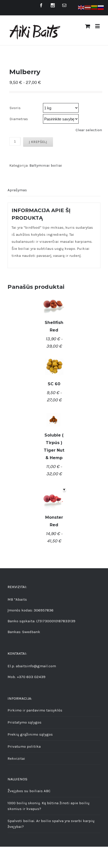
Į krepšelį (38, 142)
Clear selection (89, 130)
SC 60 (54, 384)
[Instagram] (53, 5)
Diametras (19, 119)
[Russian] (101, 7)
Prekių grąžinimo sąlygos (30, 734)
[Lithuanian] (94, 7)
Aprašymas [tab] (17, 190)
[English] (81, 7)
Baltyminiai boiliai (45, 165)
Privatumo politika (24, 746)
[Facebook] (41, 5)
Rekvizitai (16, 758)
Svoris (15, 108)
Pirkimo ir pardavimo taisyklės (35, 710)
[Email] (64, 5)
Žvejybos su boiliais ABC (29, 791)
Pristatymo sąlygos (24, 722)
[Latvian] (88, 7)
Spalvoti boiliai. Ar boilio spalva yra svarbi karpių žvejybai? (51, 824)
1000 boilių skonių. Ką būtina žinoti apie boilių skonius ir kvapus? (48, 806)
